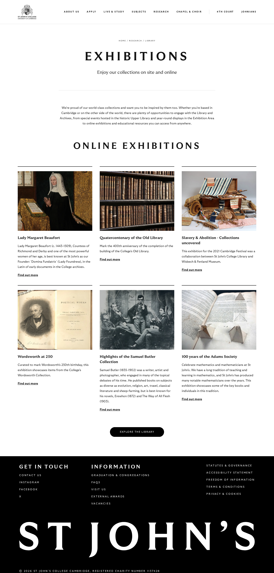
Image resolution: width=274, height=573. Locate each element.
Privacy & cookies (223, 494)
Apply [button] (91, 12)
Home (122, 41)
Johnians (248, 12)
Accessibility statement (229, 472)
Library (150, 41)
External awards (108, 496)
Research (135, 41)
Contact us (30, 475)
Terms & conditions (225, 487)
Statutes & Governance (229, 465)
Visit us (98, 489)
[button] (73, 12)
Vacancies (101, 503)
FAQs (95, 482)
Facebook (28, 489)
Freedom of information (230, 480)
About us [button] (71, 12)
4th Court (225, 12)
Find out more (28, 275)
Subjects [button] (139, 12)
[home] (27, 11)
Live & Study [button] (114, 12)
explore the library (137, 432)
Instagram (29, 482)
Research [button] (161, 12)
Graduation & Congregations (120, 475)
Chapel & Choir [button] (189, 12)
